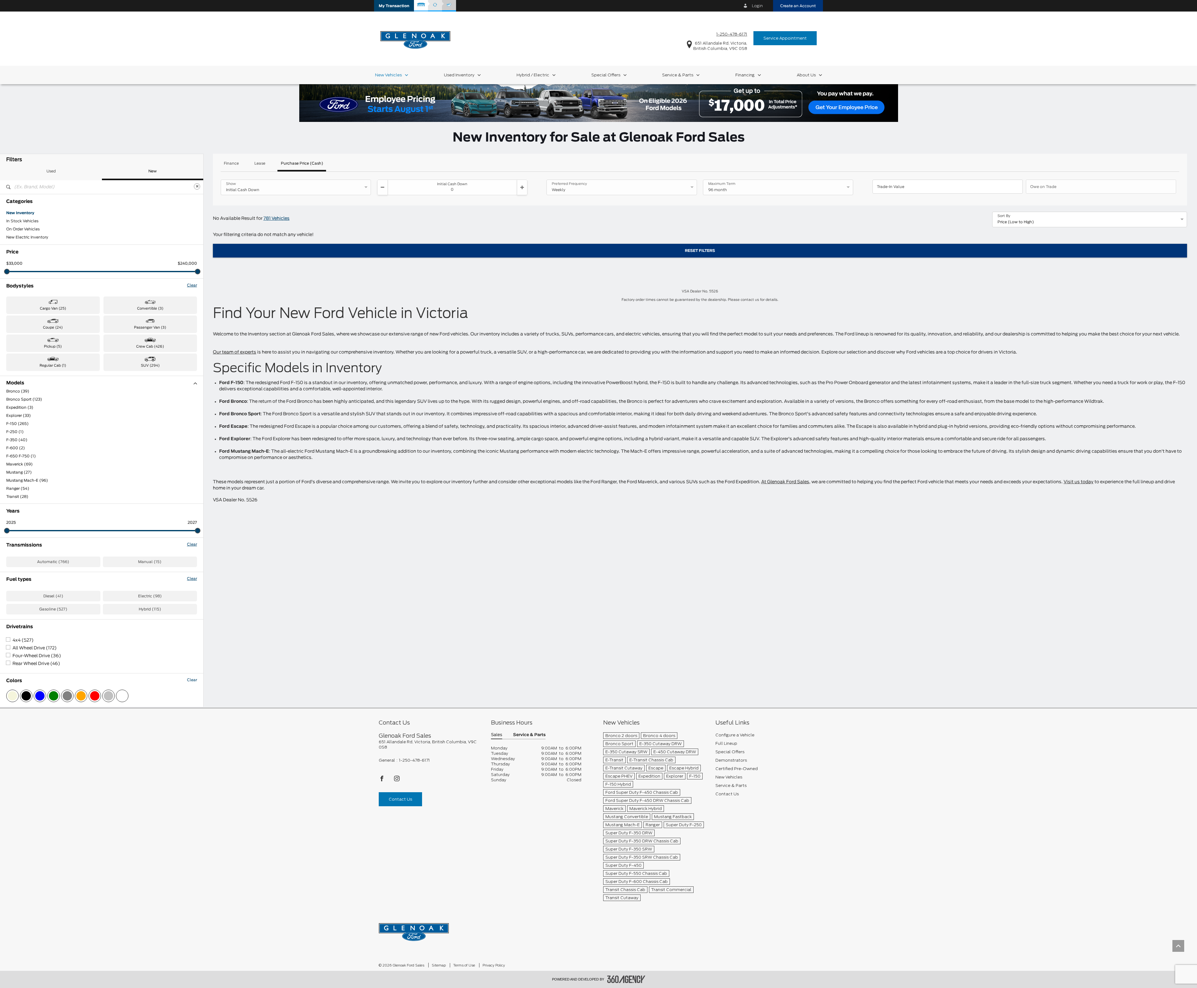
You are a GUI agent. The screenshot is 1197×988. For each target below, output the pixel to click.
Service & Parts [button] (529, 735)
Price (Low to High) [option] (1016, 222)
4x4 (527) (23, 640)
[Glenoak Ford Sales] (414, 930)
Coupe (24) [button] (53, 327)
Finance (231, 163)
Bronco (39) (17, 391)
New (152, 171)
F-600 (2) (15, 448)
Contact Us (400, 799)
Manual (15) (149, 562)
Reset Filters (700, 251)
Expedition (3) (19, 407)
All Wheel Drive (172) (34, 648)
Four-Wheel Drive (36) (36, 656)
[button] (394, 6)
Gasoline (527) (53, 609)
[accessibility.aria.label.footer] (626, 979)
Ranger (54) (17, 488)
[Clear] (197, 186)
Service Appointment (785, 38)
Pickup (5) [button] (53, 346)
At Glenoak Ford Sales (785, 482)
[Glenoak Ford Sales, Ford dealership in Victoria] (415, 38)
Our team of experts (234, 352)
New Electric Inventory (27, 237)
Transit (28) (17, 497)
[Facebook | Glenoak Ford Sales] (382, 780)
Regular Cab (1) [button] (53, 365)
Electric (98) (150, 596)
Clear (192, 285)
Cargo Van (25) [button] (53, 308)
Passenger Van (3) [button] (150, 327)
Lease (259, 163)
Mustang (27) (19, 472)
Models (15, 383)
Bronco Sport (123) (24, 399)
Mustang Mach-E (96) (27, 480)
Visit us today (1079, 482)
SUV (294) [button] (150, 365)
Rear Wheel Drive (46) (36, 664)
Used (51, 171)
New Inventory (20, 213)
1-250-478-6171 (731, 34)
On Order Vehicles (23, 229)
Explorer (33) (18, 415)
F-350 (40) (16, 440)
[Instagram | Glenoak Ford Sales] (397, 780)
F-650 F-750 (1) (21, 456)
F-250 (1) (15, 432)
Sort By (1004, 216)
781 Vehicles (276, 218)
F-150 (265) (17, 424)
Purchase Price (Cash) (302, 163)
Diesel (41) (53, 596)
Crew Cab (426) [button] (150, 346)
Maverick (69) (19, 464)
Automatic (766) (53, 562)
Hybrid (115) (150, 609)
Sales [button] (496, 735)
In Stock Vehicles (22, 221)
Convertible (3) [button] (150, 308)
